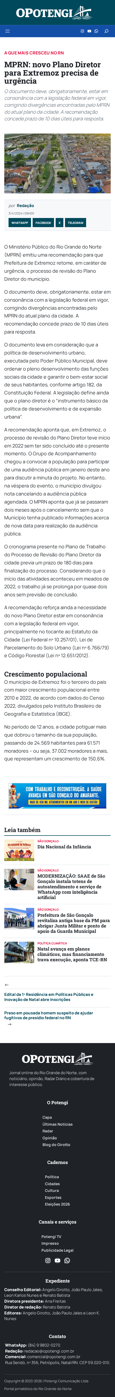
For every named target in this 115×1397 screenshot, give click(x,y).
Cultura (52, 1190)
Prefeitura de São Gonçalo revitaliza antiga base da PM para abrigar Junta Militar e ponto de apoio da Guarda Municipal (73, 923)
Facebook (43, 223)
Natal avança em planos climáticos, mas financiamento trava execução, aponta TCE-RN (72, 954)
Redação (25, 205)
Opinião (50, 1138)
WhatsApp (19, 223)
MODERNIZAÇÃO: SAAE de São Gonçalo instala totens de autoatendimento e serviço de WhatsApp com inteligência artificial (71, 886)
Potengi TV (51, 1236)
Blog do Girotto (56, 1144)
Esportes (53, 1197)
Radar (48, 1131)
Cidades (52, 1183)
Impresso (50, 1243)
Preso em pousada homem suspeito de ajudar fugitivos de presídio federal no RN (48, 1015)
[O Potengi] (54, 12)
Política (52, 1176)
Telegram (75, 223)
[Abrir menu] (7, 31)
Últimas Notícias (58, 1124)
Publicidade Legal (57, 1250)
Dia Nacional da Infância (64, 847)
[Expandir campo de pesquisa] (106, 31)
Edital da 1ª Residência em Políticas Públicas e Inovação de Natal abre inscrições (48, 997)
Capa (47, 1117)
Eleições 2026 (57, 1204)
